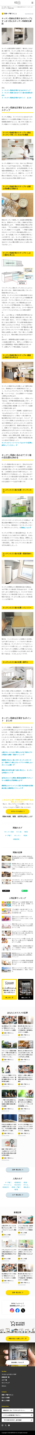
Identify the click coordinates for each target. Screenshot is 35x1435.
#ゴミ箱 (18, 832)
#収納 (25, 835)
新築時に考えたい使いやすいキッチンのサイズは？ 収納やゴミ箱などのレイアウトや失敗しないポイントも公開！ (17, 762)
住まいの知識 (6, 1397)
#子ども (26, 1185)
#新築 (26, 832)
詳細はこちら (25, 527)
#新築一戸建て (16, 1187)
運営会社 (4, 1386)
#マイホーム (8, 1185)
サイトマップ (6, 1383)
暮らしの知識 (6, 1400)
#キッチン (17, 835)
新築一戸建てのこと (8, 7)
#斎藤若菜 (16, 839)
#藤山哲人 (27, 1187)
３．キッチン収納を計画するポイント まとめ (16, 97)
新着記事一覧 (6, 1377)
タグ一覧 (4, 1380)
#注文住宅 (17, 1185)
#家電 (16, 1189)
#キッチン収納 (9, 832)
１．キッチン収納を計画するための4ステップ (16, 90)
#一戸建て (8, 835)
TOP (2, 7)
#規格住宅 (5, 1187)
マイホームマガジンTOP (9, 1374)
